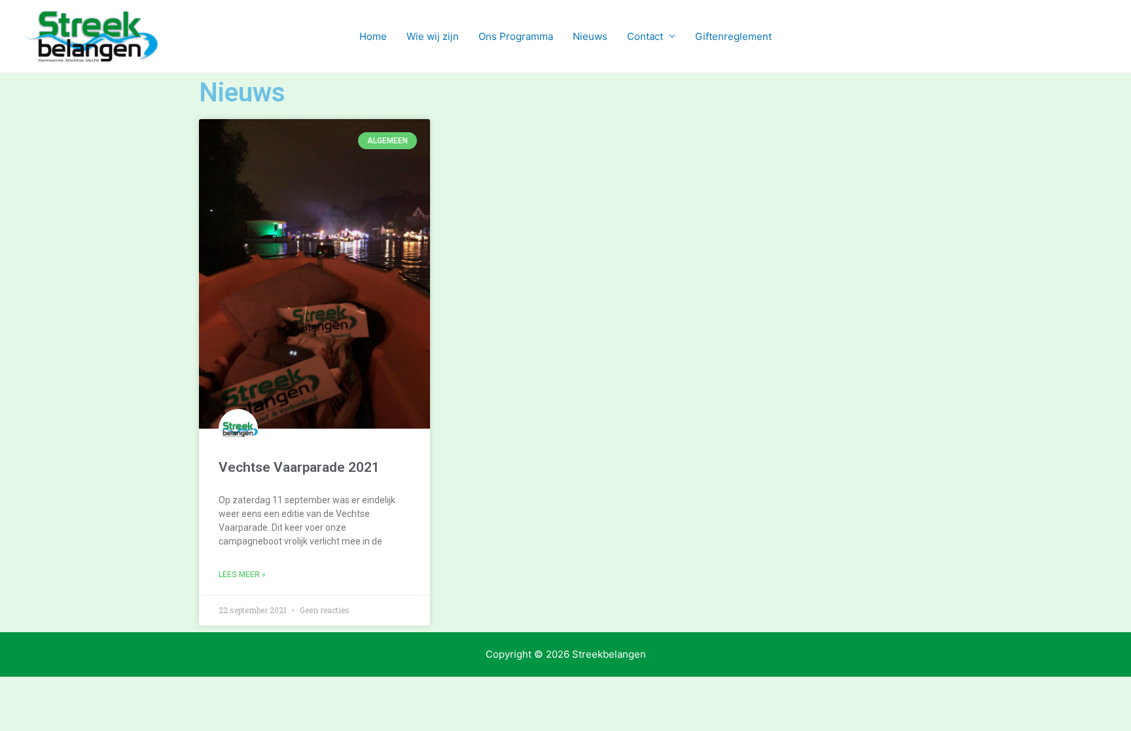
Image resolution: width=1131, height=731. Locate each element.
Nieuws (590, 36)
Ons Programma (515, 36)
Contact (645, 36)
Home (373, 36)
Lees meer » (242, 574)
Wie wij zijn (432, 36)
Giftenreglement (733, 36)
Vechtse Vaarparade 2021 (299, 467)
